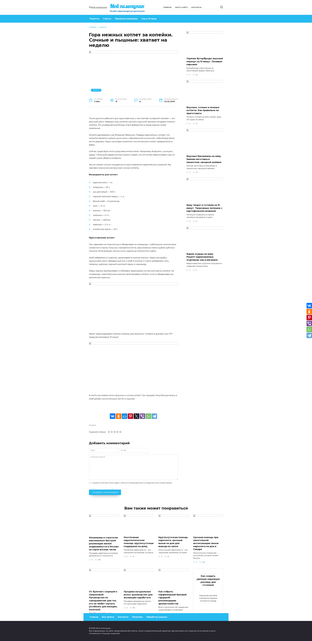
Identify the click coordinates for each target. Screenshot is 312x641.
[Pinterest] (130, 416)
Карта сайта (181, 7)
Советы (107, 19)
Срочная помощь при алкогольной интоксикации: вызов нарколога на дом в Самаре (206, 543)
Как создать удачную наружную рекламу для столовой (208, 580)
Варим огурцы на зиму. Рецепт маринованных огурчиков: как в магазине (202, 257)
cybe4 (93, 425)
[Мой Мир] (124, 416)
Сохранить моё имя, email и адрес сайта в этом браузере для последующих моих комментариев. (132, 483)
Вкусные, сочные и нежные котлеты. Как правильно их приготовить (202, 110)
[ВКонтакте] (112, 416)
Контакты (196, 7)
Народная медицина (126, 19)
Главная (167, 7)
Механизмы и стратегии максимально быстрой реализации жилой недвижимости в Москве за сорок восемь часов (104, 543)
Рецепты (94, 19)
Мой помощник (127, 6)
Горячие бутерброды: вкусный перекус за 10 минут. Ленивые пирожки (204, 61)
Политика (137, 617)
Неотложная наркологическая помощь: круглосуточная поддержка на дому (138, 541)
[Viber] (142, 416)
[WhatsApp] (148, 416)
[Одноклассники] (118, 416)
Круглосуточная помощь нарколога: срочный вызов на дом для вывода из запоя (173, 541)
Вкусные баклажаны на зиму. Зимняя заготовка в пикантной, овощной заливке (203, 159)
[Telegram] (154, 416)
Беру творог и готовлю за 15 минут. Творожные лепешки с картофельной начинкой (204, 208)
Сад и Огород (148, 19)
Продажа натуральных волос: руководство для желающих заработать (138, 594)
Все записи (108, 617)
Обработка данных (156, 617)
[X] (136, 416)
